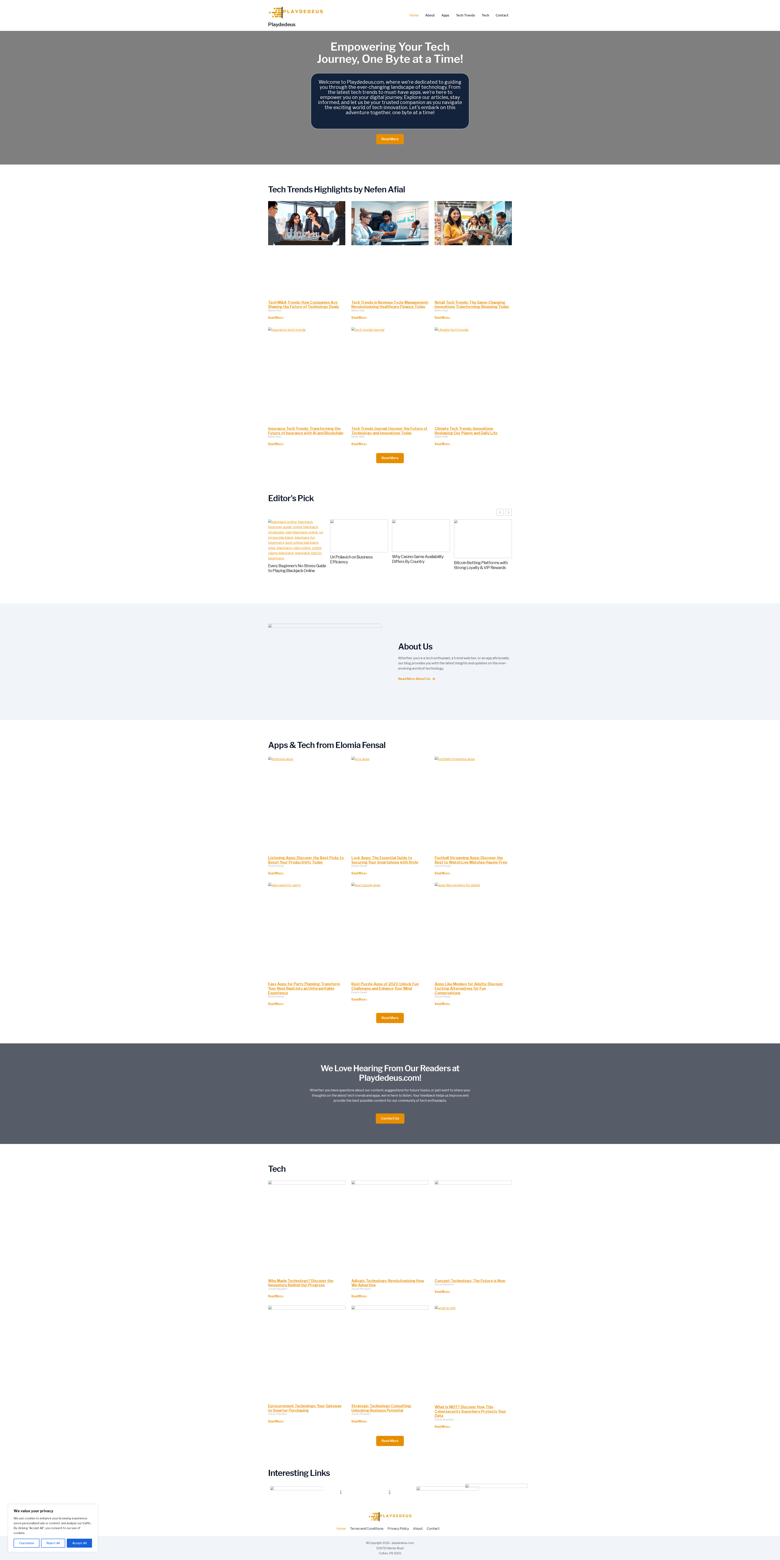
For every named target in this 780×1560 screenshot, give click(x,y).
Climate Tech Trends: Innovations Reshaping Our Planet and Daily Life (466, 430)
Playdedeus (282, 24)
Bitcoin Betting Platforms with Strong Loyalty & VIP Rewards (481, 565)
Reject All (53, 1543)
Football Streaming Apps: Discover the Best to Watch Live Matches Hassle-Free (471, 860)
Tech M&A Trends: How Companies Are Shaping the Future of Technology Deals (303, 304)
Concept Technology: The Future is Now (470, 1281)
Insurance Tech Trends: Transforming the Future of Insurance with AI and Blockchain (305, 430)
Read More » (276, 317)
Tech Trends (465, 15)
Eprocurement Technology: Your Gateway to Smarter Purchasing (305, 1408)
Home (414, 15)
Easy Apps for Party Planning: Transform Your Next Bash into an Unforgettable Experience (304, 988)
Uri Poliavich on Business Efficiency (351, 559)
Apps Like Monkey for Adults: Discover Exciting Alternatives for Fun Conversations (469, 988)
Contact (502, 15)
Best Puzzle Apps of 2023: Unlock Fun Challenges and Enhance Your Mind (385, 986)
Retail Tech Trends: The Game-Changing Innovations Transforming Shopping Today (472, 304)
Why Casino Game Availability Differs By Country (418, 559)
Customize (26, 1543)
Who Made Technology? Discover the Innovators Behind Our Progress (300, 1283)
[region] (53, 1528)
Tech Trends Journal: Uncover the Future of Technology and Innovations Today (389, 430)
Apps (445, 15)
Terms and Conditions (367, 1529)
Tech (485, 15)
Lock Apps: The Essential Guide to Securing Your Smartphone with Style (384, 860)
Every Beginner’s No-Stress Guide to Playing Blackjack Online (297, 568)
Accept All (79, 1543)
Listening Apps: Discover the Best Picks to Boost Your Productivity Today (306, 860)
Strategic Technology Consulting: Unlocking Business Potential (381, 1408)
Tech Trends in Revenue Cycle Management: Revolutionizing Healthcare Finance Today (390, 304)
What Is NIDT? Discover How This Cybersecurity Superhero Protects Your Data (470, 1411)
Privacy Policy (398, 1529)
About (430, 15)
